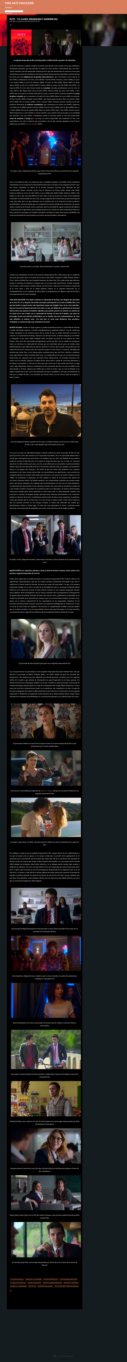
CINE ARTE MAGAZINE (19, 3)
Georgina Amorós (68, 1279)
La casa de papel (32, 124)
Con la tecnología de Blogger (64, 1356)
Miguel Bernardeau (52, 1283)
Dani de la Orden (33, 1279)
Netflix (32, 1286)
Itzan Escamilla (18, 1283)
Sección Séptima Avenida (66, 1286)
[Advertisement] (19, 1322)
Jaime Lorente (34, 1283)
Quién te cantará (46, 791)
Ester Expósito (51, 1279)
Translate (19, 13)
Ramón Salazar (45, 1286)
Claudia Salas (16, 1279)
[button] (11, 25)
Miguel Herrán (71, 1283)
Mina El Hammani (18, 1286)
